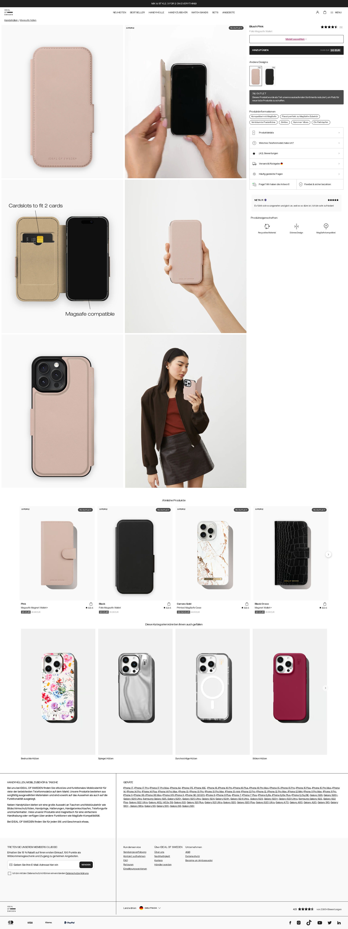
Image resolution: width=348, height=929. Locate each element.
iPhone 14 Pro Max (167, 791)
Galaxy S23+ (271, 799)
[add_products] (91, 604)
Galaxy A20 (310, 802)
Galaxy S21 (180, 802)
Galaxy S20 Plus (246, 802)
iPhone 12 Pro (248, 791)
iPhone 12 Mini (295, 791)
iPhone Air (175, 788)
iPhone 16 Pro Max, (259, 788)
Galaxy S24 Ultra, (239, 799)
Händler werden (162, 864)
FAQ (125, 860)
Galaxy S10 (324, 802)
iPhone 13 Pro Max (214, 791)
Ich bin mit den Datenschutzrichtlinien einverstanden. (51, 873)
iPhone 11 (127, 795)
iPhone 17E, (188, 788)
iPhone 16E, (200, 788)
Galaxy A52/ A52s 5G (161, 802)
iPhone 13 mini (232, 791)
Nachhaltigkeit (162, 856)
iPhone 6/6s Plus (281, 795)
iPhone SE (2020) (195, 795)
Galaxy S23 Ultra (288, 799)
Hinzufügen (296, 50)
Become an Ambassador (199, 860)
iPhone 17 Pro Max (159, 788)
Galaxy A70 (282, 802)
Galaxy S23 (256, 799)
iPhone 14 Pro (134, 791)
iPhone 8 (210, 795)
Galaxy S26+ (330, 795)
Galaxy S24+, (223, 799)
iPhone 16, (212, 788)
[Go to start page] (8, 12)
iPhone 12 (261, 791)
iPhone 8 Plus (223, 795)
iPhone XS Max (153, 795)
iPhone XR (168, 795)
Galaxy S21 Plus (195, 802)
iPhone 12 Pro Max (277, 791)
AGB (187, 852)
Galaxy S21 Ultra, (214, 802)
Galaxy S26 (316, 795)
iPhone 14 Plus (149, 791)
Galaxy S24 (208, 799)
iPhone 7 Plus (249, 795)
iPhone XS (139, 795)
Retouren (128, 864)
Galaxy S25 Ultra (191, 799)
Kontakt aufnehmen (134, 856)
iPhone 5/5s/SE (300, 795)
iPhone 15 (274, 788)
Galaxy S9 (150, 806)
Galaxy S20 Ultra (265, 802)
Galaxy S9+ (163, 806)
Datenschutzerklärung (77, 873)
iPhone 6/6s (264, 795)
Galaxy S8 (175, 806)
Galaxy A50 (296, 802)
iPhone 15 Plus (303, 788)
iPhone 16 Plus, (241, 788)
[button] (317, 909)
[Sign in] (317, 12)
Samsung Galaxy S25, (155, 799)
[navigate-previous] (328, 554)
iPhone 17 (128, 788)
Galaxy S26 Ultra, (132, 799)
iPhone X (179, 795)
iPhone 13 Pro (197, 791)
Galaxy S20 (229, 802)
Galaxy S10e (136, 806)
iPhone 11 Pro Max (313, 791)
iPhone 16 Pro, (225, 788)
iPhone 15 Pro (287, 788)
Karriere (158, 860)
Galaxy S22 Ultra (138, 802)
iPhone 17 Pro (141, 788)
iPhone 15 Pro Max (321, 788)
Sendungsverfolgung (134, 852)
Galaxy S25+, (174, 799)
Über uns (159, 852)
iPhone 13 (183, 791)
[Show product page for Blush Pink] (255, 76)
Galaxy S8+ (188, 806)
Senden (86, 865)
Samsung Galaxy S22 (310, 799)
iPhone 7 (236, 795)
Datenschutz (192, 856)
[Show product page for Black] (269, 76)
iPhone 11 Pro (329, 791)
